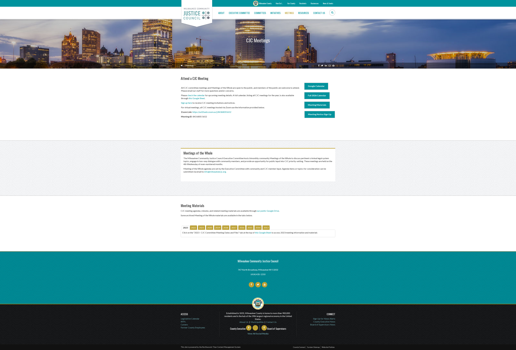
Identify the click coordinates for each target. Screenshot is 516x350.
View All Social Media (258, 333)
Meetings (289, 13)
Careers (184, 324)
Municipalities (257, 322)
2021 (201, 227)
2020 (209, 227)
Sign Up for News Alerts (324, 318)
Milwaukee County (265, 3)
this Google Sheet (197, 98)
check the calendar (196, 95)
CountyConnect (299, 347)
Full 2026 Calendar (317, 95)
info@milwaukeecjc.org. (215, 171)
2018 (225, 227)
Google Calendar (316, 86)
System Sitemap (313, 347)
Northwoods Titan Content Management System (221, 347)
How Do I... (279, 3)
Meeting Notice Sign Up (319, 114)
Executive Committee (239, 13)
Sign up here (186, 103)
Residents (302, 3)
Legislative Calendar (190, 318)
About (221, 13)
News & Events (328, 3)
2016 (241, 227)
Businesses (315, 3)
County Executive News (324, 321)
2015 (250, 227)
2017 (233, 227)
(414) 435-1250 (258, 274)
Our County (291, 3)
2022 (193, 227)
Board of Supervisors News (322, 324)
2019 (217, 227)
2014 (258, 227)
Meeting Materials (317, 105)
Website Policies (328, 347)
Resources (303, 13)
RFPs (183, 321)
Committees (260, 13)
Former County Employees (193, 327)
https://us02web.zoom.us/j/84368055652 (212, 112)
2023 (185, 227)
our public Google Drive (268, 210)
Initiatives (275, 13)
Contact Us (319, 13)
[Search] (332, 13)
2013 (266, 227)
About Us (243, 322)
